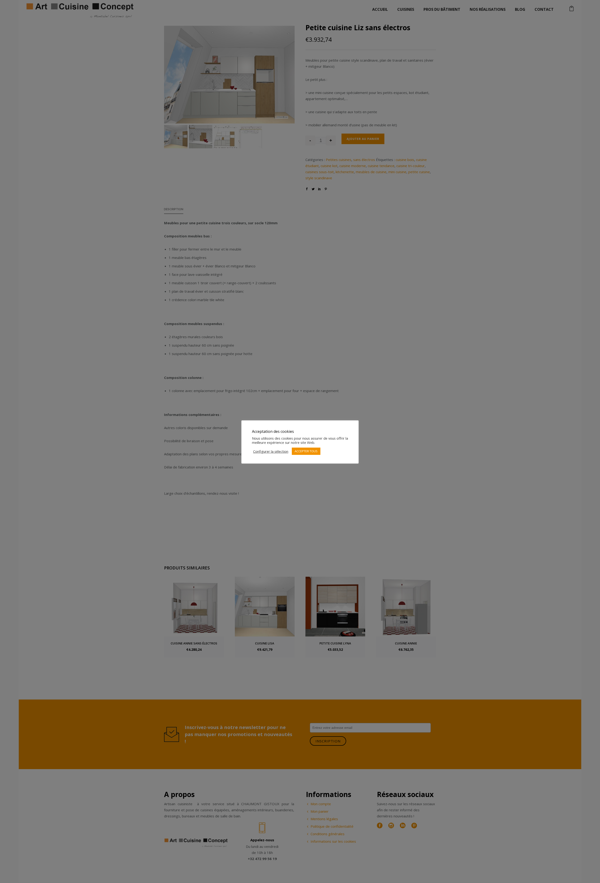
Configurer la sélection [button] (270, 451)
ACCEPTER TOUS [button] (306, 451)
